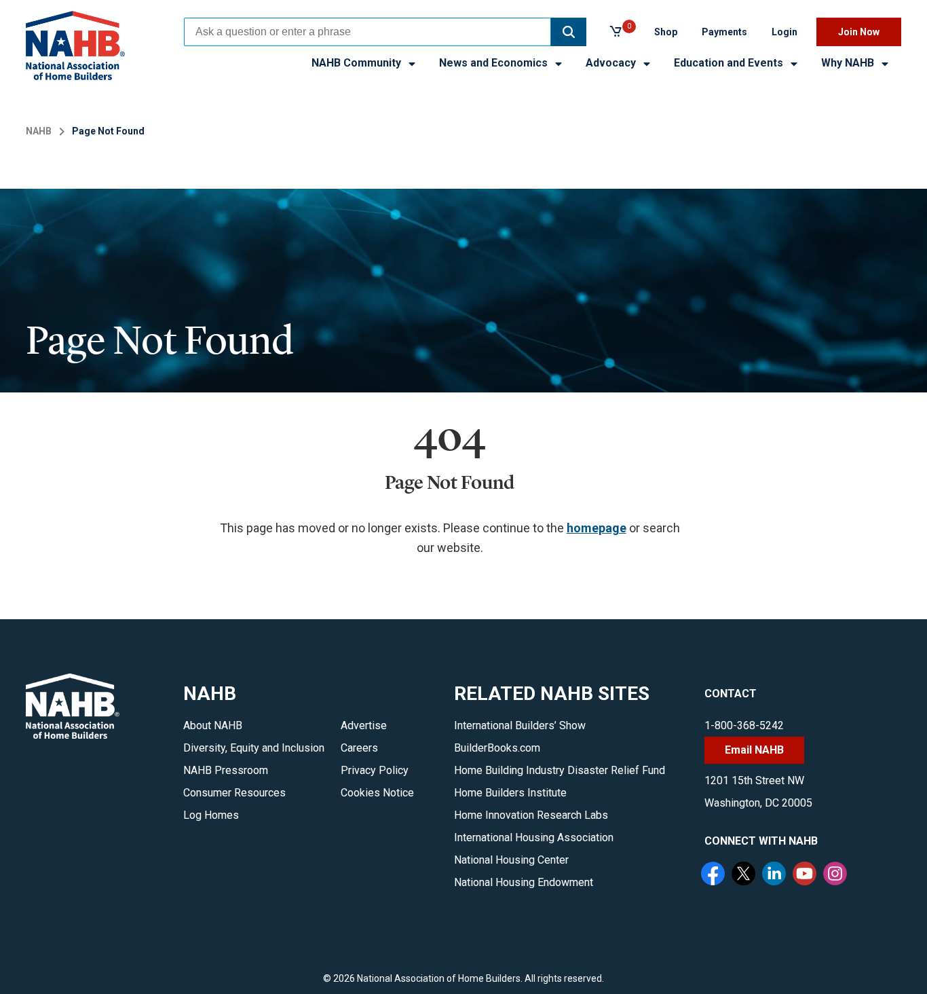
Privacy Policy (375, 770)
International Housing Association (533, 837)
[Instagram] (836, 875)
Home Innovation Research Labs (531, 815)
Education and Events (730, 62)
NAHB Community (357, 62)
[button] (568, 32)
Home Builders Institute (510, 792)
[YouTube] (806, 875)
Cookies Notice (377, 792)
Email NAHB (754, 749)
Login (784, 31)
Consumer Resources (234, 792)
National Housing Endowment (523, 882)
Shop (665, 31)
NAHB (39, 131)
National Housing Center (511, 859)
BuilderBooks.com (497, 747)
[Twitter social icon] (745, 875)
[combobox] (367, 32)
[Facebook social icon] (714, 875)
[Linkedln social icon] (775, 875)
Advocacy (612, 62)
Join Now (858, 31)
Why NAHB (849, 62)
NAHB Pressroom (225, 770)
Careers (359, 747)
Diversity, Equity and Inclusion (253, 747)
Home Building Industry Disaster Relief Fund (559, 770)
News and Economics (494, 62)
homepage (596, 528)
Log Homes (211, 815)
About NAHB (212, 725)
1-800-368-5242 (744, 725)
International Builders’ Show (520, 725)
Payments (724, 31)
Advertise (364, 725)
